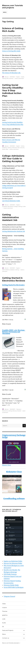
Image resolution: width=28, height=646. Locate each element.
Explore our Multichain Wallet (13, 561)
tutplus (4, 607)
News (4, 634)
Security (22, 147)
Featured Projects (7, 630)
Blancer (7, 76)
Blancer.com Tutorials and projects (12, 6)
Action (22, 146)
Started (19, 410)
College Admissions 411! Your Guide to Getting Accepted (13, 158)
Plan (19, 147)
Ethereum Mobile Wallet (11, 585)
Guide (24, 206)
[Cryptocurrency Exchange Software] (14, 452)
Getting (4, 78)
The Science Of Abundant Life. (11, 73)
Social (3, 149)
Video (4, 603)
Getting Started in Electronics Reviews (13, 279)
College (16, 206)
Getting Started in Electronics (13, 285)
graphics (4, 615)
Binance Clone (6, 465)
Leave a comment (19, 78)
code (3, 619)
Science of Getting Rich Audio (12, 29)
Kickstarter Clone (14, 472)
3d (3, 626)
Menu (4, 12)
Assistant (12, 269)
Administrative (6, 269)
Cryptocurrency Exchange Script (14, 436)
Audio (22, 76)
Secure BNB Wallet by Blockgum (13, 587)
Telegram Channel (9, 596)
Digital (18, 76)
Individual (14, 147)
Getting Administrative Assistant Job (10, 217)
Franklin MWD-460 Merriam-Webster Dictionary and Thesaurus (13, 331)
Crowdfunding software (14, 498)
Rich (8, 78)
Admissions (10, 206)
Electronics (5, 410)
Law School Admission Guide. (11, 201)
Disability (4, 147)
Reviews (19, 409)
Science (11, 78)
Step (7, 149)
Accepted (4, 206)
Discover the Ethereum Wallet (13, 563)
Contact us (5, 638)
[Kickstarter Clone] (14, 484)
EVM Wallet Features (10, 574)
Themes (4, 611)
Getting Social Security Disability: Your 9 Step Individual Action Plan (12, 90)
